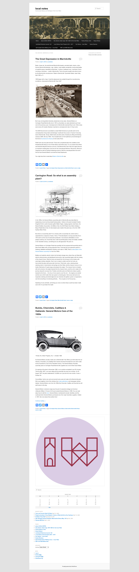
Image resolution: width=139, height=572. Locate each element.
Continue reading (40, 401)
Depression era (61, 168)
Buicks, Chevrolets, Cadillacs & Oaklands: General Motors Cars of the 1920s (54, 311)
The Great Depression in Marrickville (53, 58)
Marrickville (68, 408)
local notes (41, 8)
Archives (37, 547)
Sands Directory (93, 44)
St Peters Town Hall (40, 516)
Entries (38, 555)
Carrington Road (53, 168)
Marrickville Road (69, 168)
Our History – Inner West (81, 44)
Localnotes (50, 61)
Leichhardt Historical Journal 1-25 (43, 44)
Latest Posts (43, 168)
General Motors (61, 408)
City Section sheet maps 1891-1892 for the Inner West (66, 40)
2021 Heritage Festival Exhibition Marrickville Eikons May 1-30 (50, 518)
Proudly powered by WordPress (69, 566)
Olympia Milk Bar (39, 520)
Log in (37, 553)
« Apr (49, 507)
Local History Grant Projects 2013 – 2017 (63, 44)
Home (37, 40)
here (48, 393)
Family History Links (86, 40)
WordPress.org (39, 558)
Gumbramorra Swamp (47, 138)
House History (97, 40)
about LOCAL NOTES (46, 40)
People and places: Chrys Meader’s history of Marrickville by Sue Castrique (54, 515)
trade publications (63, 381)
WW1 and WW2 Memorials (66, 47)
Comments (39, 556)
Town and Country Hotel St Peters (43, 513)
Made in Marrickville (58, 156)
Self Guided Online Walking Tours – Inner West (47, 47)
